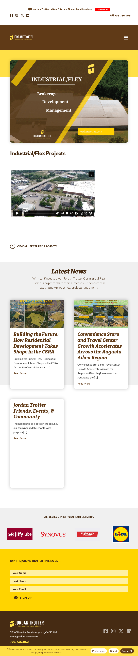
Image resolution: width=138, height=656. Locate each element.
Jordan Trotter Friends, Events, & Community (33, 411)
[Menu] (126, 37)
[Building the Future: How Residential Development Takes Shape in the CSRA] (37, 313)
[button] (23, 597)
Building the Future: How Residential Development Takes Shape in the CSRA (36, 343)
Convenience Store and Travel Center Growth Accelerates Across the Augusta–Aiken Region (100, 346)
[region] (69, 534)
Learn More (103, 9)
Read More (19, 373)
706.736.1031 (19, 641)
